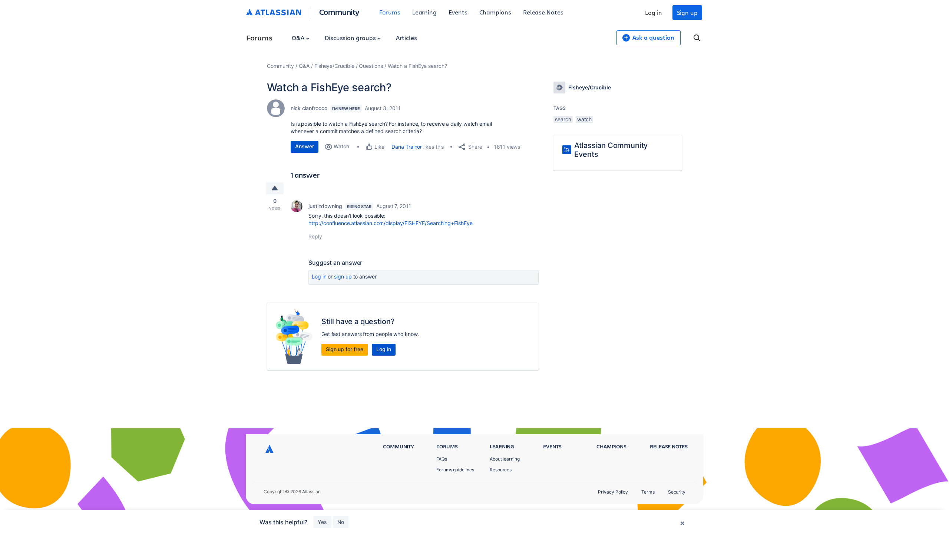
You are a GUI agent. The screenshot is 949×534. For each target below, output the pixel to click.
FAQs (441, 459)
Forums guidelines (455, 469)
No (340, 522)
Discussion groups (351, 38)
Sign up (687, 12)
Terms (648, 492)
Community (339, 11)
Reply (315, 236)
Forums (389, 12)
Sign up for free (344, 349)
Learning (424, 12)
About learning (505, 459)
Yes (322, 522)
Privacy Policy (613, 492)
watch (584, 119)
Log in (653, 12)
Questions (371, 66)
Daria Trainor (406, 147)
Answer (304, 146)
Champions (495, 12)
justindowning (325, 206)
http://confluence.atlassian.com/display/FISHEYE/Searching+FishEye (390, 223)
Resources (501, 469)
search (563, 119)
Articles (406, 38)
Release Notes (543, 12)
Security (676, 492)
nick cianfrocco (309, 108)
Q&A (299, 38)
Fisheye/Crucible (334, 66)
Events (458, 12)
